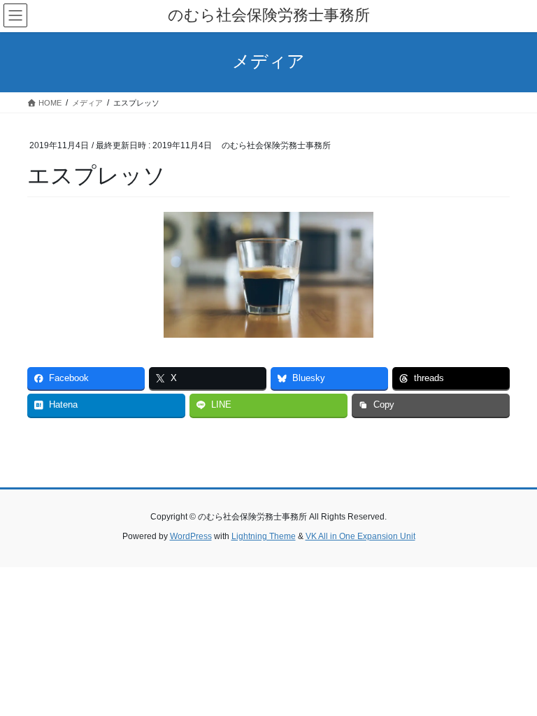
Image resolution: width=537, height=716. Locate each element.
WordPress (191, 536)
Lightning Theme (263, 536)
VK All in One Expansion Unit (360, 536)
